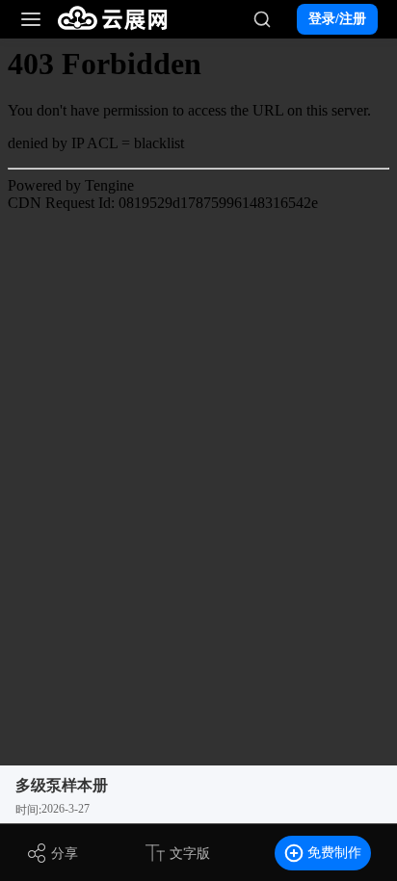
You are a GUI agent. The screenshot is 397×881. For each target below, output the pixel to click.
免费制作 (334, 852)
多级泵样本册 (61, 785)
